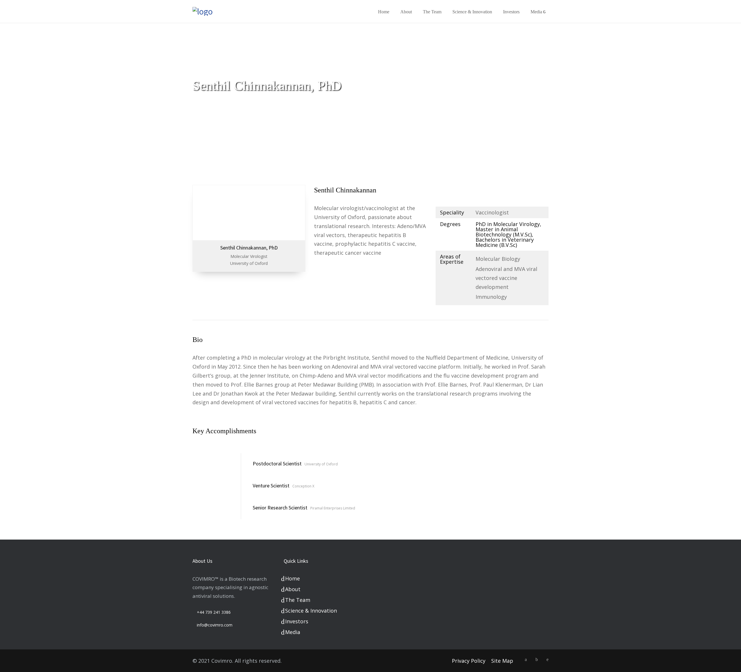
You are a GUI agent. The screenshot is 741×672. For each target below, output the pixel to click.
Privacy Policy (468, 660)
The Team (432, 11)
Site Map (502, 660)
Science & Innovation (472, 11)
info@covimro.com (214, 625)
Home (383, 11)
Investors (511, 11)
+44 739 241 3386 (214, 612)
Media (536, 11)
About (406, 11)
